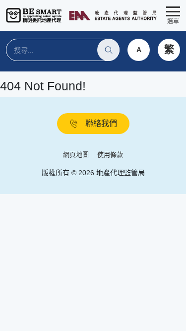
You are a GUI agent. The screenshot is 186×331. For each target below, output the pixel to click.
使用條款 (110, 154)
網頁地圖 (76, 154)
